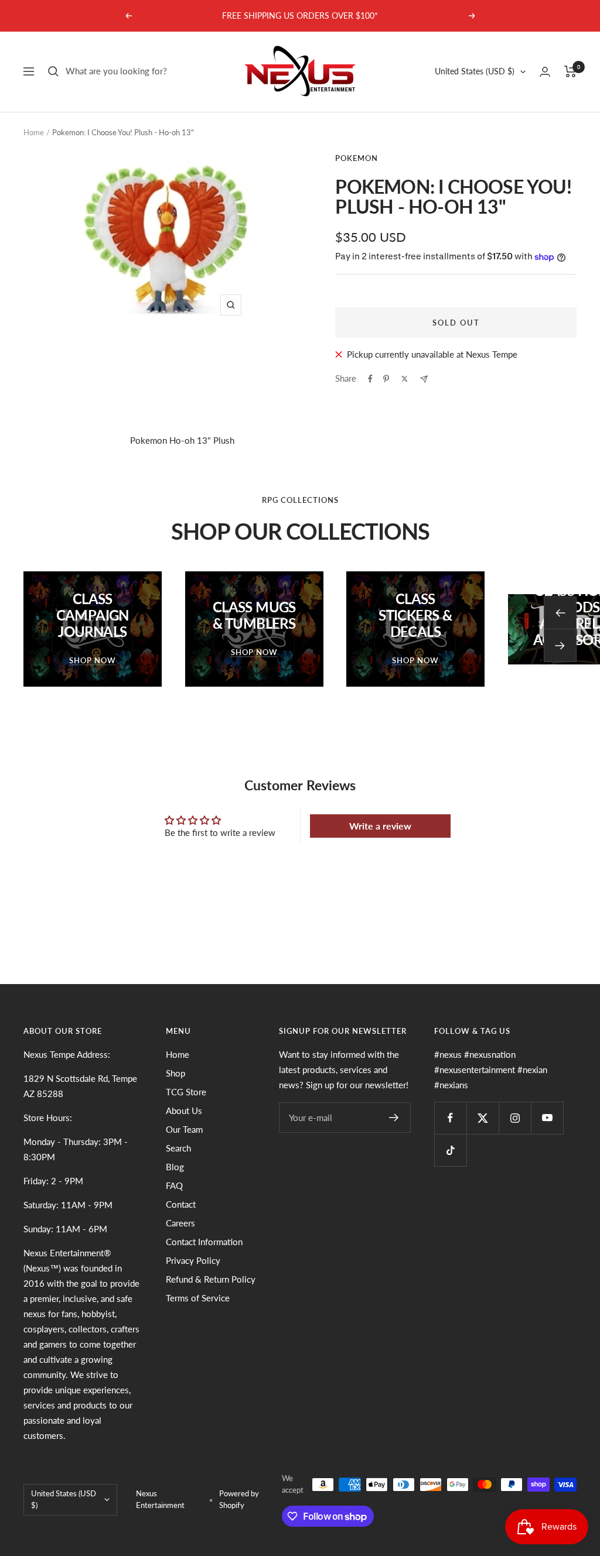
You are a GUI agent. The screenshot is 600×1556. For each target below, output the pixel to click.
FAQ (174, 1185)
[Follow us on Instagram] (515, 1118)
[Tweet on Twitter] (405, 379)
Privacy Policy (193, 1260)
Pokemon (356, 158)
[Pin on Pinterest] (386, 379)
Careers (180, 1223)
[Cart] (570, 71)
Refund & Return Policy (210, 1279)
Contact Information (204, 1241)
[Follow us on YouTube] (547, 1118)
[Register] (394, 1117)
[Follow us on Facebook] (450, 1118)
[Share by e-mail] (424, 379)
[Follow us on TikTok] (450, 1150)
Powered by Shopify (239, 1499)
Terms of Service (198, 1298)
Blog (175, 1166)
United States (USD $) (474, 71)
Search (178, 1148)
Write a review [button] (380, 825)
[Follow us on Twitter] (482, 1118)
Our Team (184, 1129)
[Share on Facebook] (370, 379)
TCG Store (186, 1092)
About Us (184, 1110)
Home (33, 132)
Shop (175, 1073)
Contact (181, 1204)
